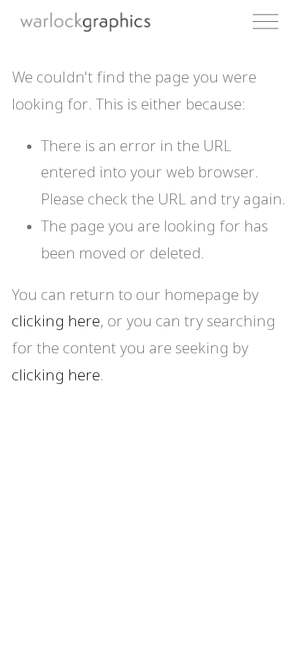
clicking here (56, 322)
